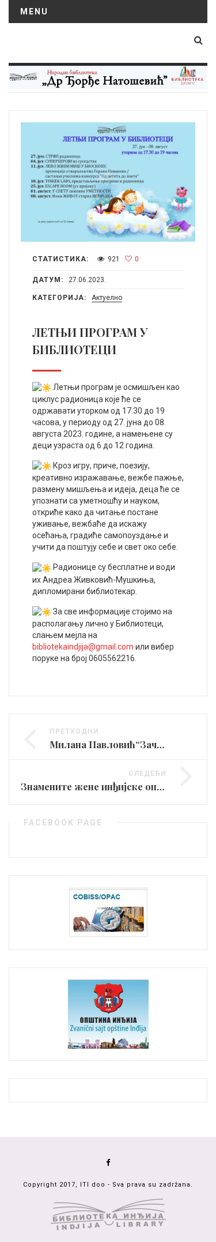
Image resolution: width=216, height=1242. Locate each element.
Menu (34, 11)
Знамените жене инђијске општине (104, 787)
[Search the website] (198, 40)
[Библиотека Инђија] (108, 75)
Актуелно (107, 298)
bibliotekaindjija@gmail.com (83, 646)
